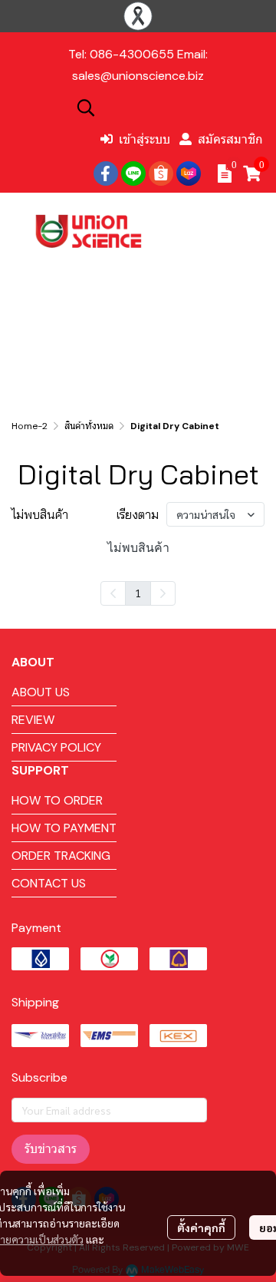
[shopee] (161, 173)
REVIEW (33, 720)
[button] (168, 107)
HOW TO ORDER (57, 800)
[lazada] (188, 173)
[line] (133, 173)
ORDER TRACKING (61, 856)
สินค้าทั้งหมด (88, 426)
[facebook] (106, 173)
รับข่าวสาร (51, 1149)
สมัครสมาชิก (230, 139)
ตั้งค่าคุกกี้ (201, 1227)
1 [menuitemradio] (138, 593)
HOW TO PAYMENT (64, 828)
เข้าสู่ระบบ (144, 139)
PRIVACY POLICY (56, 747)
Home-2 (30, 426)
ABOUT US (41, 692)
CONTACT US (49, 883)
